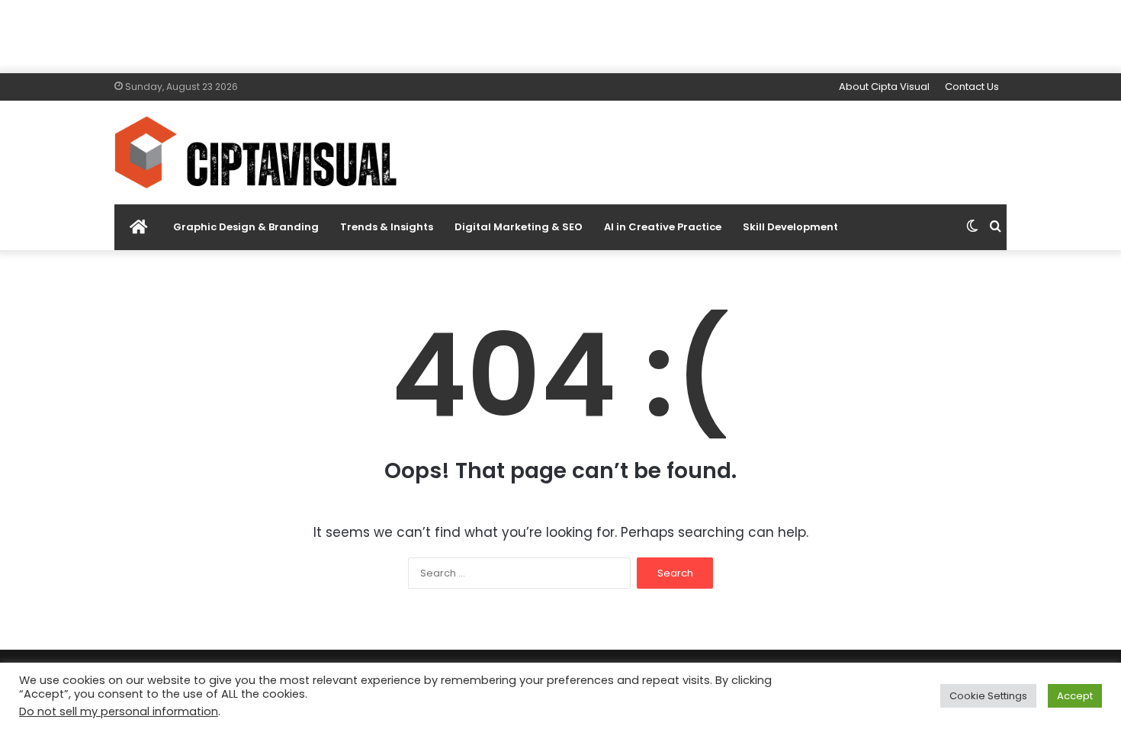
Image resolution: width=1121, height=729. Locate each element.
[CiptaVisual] (255, 152)
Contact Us (972, 86)
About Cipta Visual (884, 86)
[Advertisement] (560, 34)
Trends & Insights (386, 227)
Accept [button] (1075, 696)
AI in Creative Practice (662, 227)
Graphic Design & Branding (246, 227)
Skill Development (790, 227)
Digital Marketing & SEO (519, 227)
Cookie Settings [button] (988, 696)
